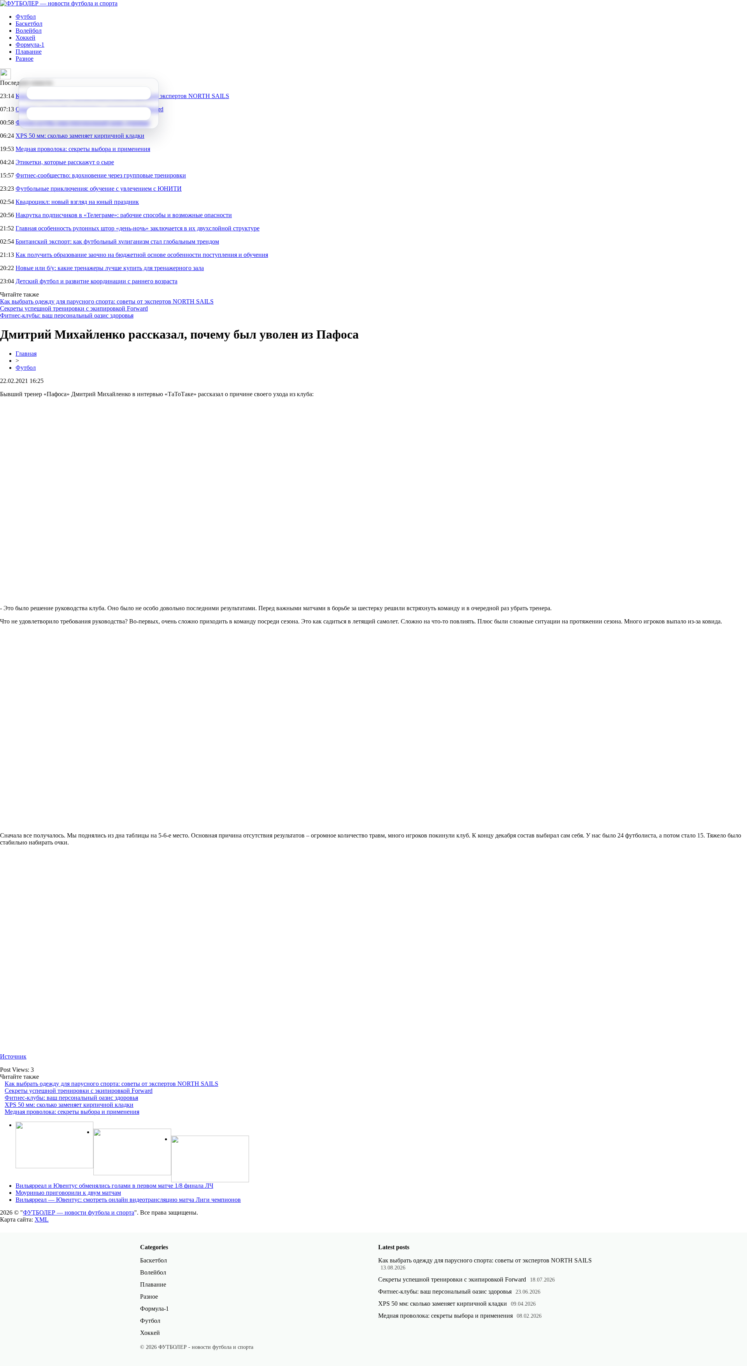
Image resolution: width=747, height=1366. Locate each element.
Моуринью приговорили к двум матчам (68, 1192)
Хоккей (25, 37)
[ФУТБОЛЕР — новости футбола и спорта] (58, 3)
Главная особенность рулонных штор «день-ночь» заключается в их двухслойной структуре (138, 228)
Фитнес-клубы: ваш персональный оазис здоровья (66, 315)
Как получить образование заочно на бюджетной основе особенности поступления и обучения (142, 254)
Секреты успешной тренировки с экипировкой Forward (74, 308)
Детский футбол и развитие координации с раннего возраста (96, 281)
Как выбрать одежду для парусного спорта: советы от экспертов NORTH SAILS (107, 301)
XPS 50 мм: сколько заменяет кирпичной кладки (80, 135)
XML (42, 1219)
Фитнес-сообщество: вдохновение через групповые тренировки (101, 175)
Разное (24, 58)
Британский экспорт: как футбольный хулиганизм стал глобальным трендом (117, 241)
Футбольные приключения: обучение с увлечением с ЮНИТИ (99, 188)
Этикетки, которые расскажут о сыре (65, 162)
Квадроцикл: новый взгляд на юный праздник (77, 201)
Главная (26, 353)
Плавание (29, 51)
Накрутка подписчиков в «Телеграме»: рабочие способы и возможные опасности (124, 215)
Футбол (26, 16)
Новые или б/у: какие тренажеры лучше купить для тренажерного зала (110, 268)
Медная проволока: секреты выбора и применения (83, 149)
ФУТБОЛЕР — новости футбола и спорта (78, 1212)
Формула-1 (30, 44)
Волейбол (29, 30)
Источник (13, 1056)
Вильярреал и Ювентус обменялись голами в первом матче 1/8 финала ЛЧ (114, 1185)
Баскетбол (29, 23)
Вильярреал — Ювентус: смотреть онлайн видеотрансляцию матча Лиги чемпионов (128, 1199)
